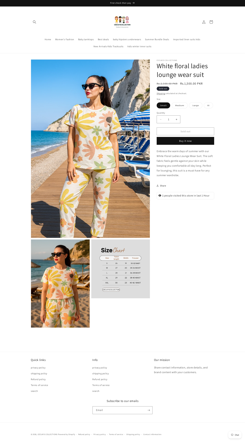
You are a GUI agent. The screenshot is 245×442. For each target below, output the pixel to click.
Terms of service (39, 385)
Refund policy (38, 379)
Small (165, 106)
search (34, 390)
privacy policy (38, 367)
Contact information (152, 434)
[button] (34, 22)
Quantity (161, 112)
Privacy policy (100, 434)
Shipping (161, 93)
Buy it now (185, 140)
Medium (181, 106)
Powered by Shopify (66, 434)
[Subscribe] (148, 410)
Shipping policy (133, 434)
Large (197, 106)
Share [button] (163, 185)
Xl (210, 106)
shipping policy (39, 373)
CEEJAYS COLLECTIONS (48, 434)
